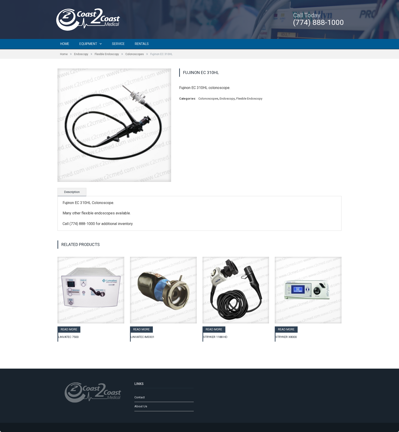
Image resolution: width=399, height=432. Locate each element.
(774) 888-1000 (318, 22)
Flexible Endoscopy (107, 54)
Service (118, 44)
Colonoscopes (134, 54)
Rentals (142, 44)
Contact (139, 397)
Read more (69, 329)
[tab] (71, 192)
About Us (140, 406)
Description (72, 192)
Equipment (88, 44)
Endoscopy (81, 54)
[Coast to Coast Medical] (89, 19)
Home (64, 44)
